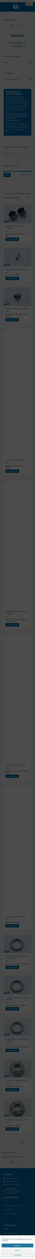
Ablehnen (17, 1250)
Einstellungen (17, 1255)
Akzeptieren (17, 1245)
